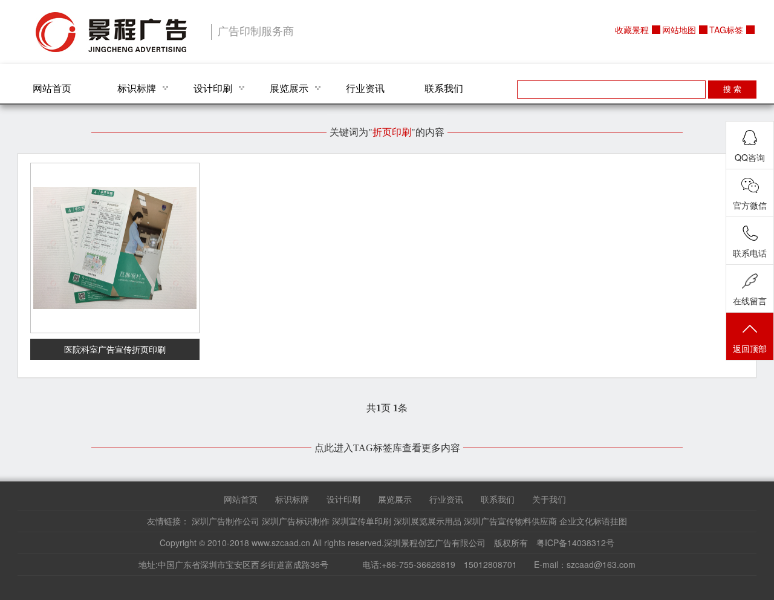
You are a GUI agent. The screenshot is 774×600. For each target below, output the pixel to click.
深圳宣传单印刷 (361, 521)
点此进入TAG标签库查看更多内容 (387, 448)
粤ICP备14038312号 (575, 542)
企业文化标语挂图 (593, 521)
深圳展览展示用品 (427, 521)
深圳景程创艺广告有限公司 (111, 32)
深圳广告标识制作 (296, 521)
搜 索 (732, 89)
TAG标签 (726, 29)
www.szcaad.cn (281, 542)
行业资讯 (365, 88)
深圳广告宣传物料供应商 (510, 521)
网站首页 (52, 88)
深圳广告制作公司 (225, 521)
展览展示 (289, 88)
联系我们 (443, 88)
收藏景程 (632, 29)
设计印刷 (213, 88)
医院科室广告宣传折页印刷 (115, 349)
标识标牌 (136, 88)
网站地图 (679, 29)
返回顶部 (750, 348)
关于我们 (549, 499)
